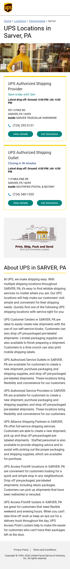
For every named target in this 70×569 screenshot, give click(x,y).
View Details (20, 134)
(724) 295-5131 (23, 125)
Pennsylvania (37, 21)
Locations (20, 21)
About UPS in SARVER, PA (35, 267)
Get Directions (49, 134)
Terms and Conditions (44, 549)
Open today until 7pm (21, 94)
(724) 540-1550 (23, 194)
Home (7, 21)
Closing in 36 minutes (22, 163)
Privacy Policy (21, 549)
